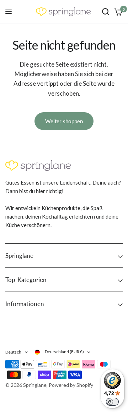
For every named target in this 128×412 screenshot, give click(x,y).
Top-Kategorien (26, 279)
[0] (117, 11)
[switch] (112, 402)
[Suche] (106, 11)
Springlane (19, 255)
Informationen (24, 303)
